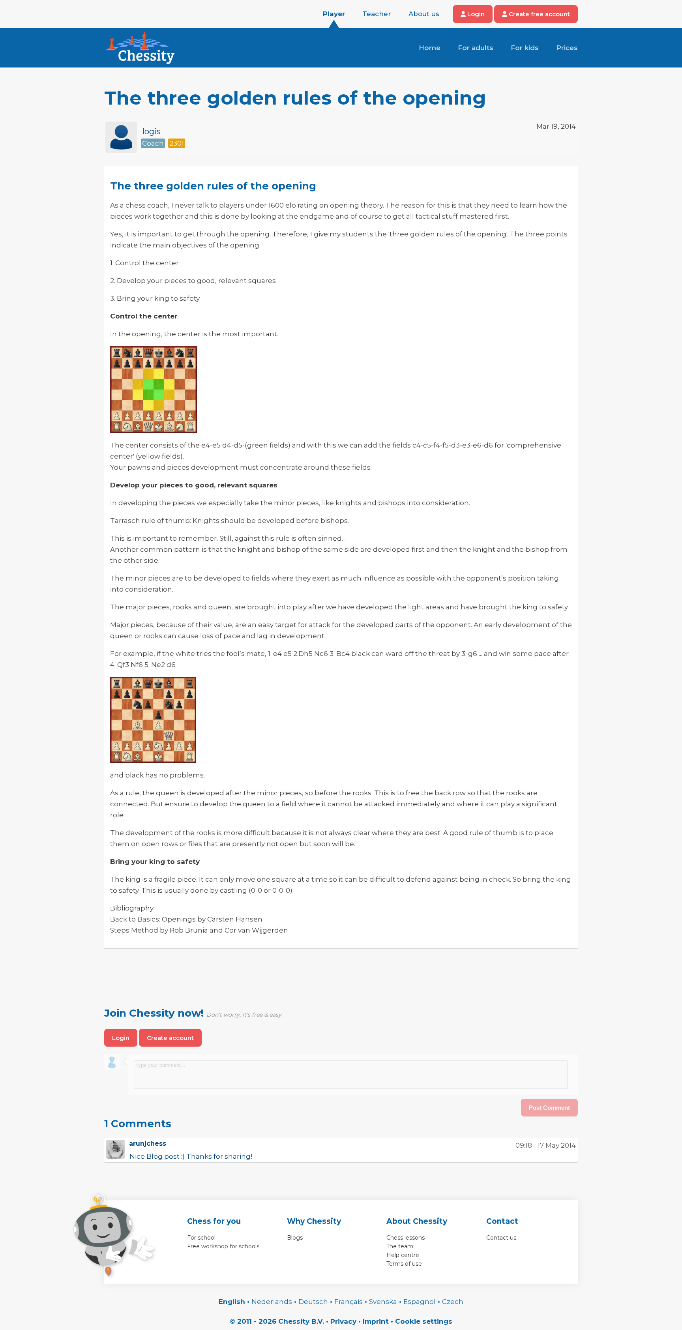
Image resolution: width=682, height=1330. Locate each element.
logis (151, 131)
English (232, 1302)
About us (423, 14)
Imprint (376, 1321)
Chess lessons (405, 1237)
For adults (475, 48)
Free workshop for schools (223, 1246)
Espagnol (419, 1302)
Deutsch (313, 1302)
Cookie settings (423, 1321)
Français (348, 1302)
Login (475, 14)
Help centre (402, 1255)
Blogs (295, 1237)
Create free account (538, 14)
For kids (525, 48)
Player (334, 14)
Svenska (383, 1302)
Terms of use (404, 1263)
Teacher (376, 14)
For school (201, 1237)
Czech (452, 1302)
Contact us (501, 1237)
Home (429, 48)
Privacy (343, 1321)
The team (399, 1246)
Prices (567, 48)
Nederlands (271, 1302)
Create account (170, 1038)
